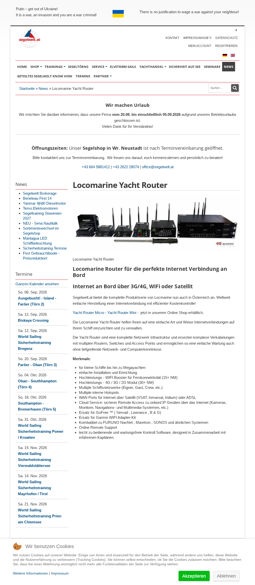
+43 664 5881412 (96, 167)
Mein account (199, 46)
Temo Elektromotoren (40, 208)
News (43, 88)
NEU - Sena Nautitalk (40, 223)
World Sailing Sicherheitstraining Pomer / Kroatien (41, 431)
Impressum (60, 573)
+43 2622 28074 (126, 167)
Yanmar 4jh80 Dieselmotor (44, 203)
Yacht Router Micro (88, 312)
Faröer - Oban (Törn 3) (37, 365)
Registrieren (226, 46)
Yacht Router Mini (121, 312)
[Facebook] (236, 30)
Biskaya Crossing (33, 320)
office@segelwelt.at (158, 167)
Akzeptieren (194, 576)
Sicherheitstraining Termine (45, 248)
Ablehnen (226, 576)
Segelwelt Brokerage (40, 193)
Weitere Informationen (30, 573)
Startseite (27, 88)
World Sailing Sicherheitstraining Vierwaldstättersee (34, 459)
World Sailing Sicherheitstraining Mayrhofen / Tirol (34, 488)
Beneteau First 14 (37, 198)
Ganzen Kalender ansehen (37, 284)
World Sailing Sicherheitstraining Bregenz (34, 342)
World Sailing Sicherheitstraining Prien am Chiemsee (39, 516)
